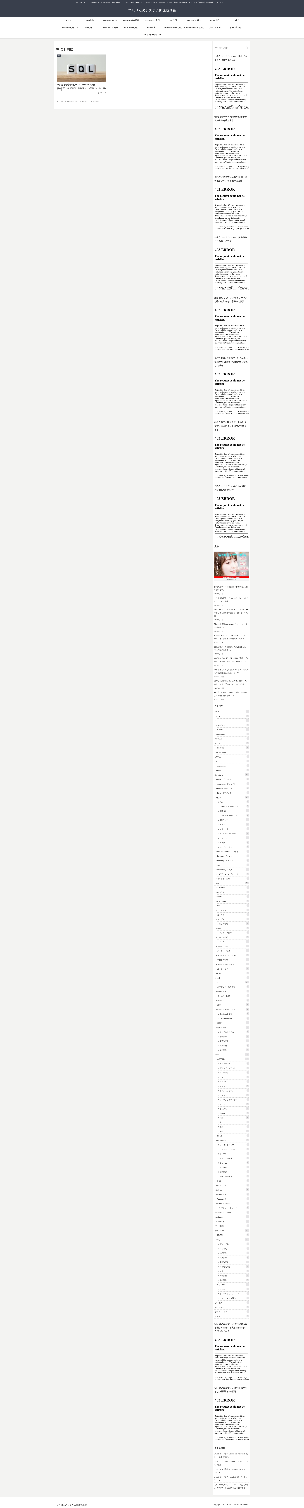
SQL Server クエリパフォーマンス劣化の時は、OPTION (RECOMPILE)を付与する (231, 1486)
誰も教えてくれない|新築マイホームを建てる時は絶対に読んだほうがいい (231, 671)
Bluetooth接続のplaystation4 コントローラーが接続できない (230, 625)
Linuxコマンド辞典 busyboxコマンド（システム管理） (231, 1463)
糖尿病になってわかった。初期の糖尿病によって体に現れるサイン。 (231, 694)
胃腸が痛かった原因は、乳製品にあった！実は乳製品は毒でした (231, 648)
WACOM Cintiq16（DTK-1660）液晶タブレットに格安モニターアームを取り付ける (231, 659)
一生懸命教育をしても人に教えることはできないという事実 (231, 599)
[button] (247, 47)
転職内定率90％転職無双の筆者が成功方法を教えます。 (231, 588)
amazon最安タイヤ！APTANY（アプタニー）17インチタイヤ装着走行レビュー (230, 637)
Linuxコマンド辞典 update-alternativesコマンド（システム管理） (231, 1455)
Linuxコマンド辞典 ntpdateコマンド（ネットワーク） (231, 1478)
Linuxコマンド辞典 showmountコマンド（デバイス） (231, 1470)
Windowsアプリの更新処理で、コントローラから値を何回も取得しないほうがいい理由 (231, 612)
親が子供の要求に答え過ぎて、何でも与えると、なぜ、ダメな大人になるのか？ (231, 682)
